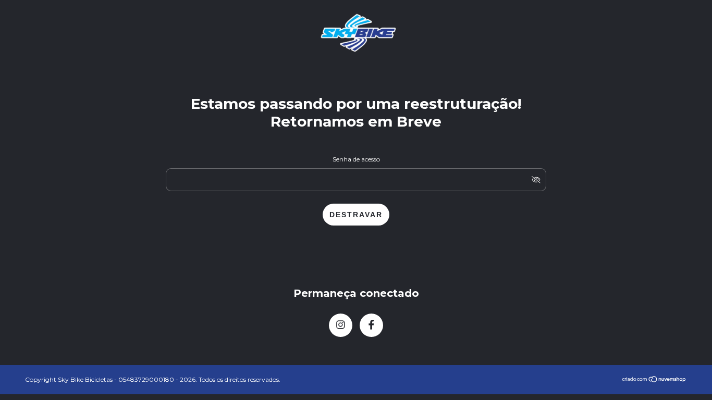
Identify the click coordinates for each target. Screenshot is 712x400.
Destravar (356, 214)
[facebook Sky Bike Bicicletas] (371, 325)
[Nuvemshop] (654, 380)
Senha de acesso (356, 159)
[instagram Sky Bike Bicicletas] (340, 325)
